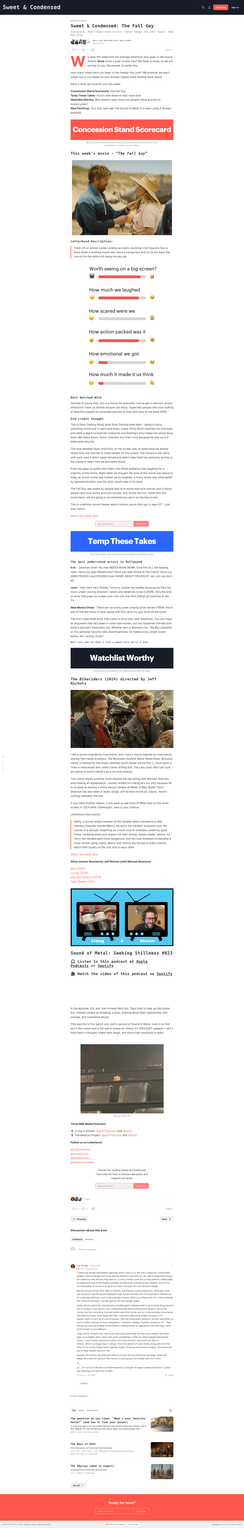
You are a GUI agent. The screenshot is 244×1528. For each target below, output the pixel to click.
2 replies (84, 1383)
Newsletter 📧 (79, 20)
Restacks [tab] (89, 1239)
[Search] (203, 7)
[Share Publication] (209, 7)
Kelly (116, 41)
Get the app (133, 1524)
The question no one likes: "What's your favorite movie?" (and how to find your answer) (108, 1420)
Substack (215, 1524)
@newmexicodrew (82, 1162)
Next (164, 1219)
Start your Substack (116, 1524)
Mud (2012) (78, 868)
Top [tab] (74, 1410)
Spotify (106, 966)
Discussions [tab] (92, 1410)
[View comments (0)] (98, 1435)
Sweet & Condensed (89, 1454)
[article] (122, 1427)
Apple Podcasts (106, 1131)
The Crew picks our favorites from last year (91, 1447)
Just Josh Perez (106, 41)
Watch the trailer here (84, 516)
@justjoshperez (80, 1149)
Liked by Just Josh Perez (88, 1269)
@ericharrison (79, 1153)
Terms (33, 1524)
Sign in (235, 7)
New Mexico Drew (91, 1432)
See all (76, 1485)
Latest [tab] (81, 1410)
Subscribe (220, 7)
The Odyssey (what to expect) (92, 1465)
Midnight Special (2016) (86, 877)
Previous (81, 1219)
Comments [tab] (77, 1239)
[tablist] (83, 1239)
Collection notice (43, 1524)
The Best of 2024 (83, 1444)
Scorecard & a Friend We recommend (89, 1469)
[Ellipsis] (172, 1265)
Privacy (27, 1524)
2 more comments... (80, 1396)
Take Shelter (78, 881)
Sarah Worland (116, 1451)
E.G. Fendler (82, 1265)
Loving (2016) (79, 873)
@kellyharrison (80, 1158)
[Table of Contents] (3, 764)
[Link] (66, 153)
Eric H (95, 41)
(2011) (90, 881)
